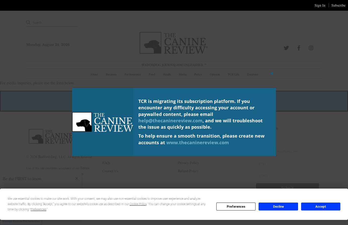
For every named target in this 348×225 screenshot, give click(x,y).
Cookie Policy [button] (138, 204)
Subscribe (338, 5)
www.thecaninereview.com (197, 142)
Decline (278, 206)
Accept (320, 206)
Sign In (320, 5)
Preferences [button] (38, 209)
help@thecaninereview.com (170, 120)
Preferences (236, 206)
